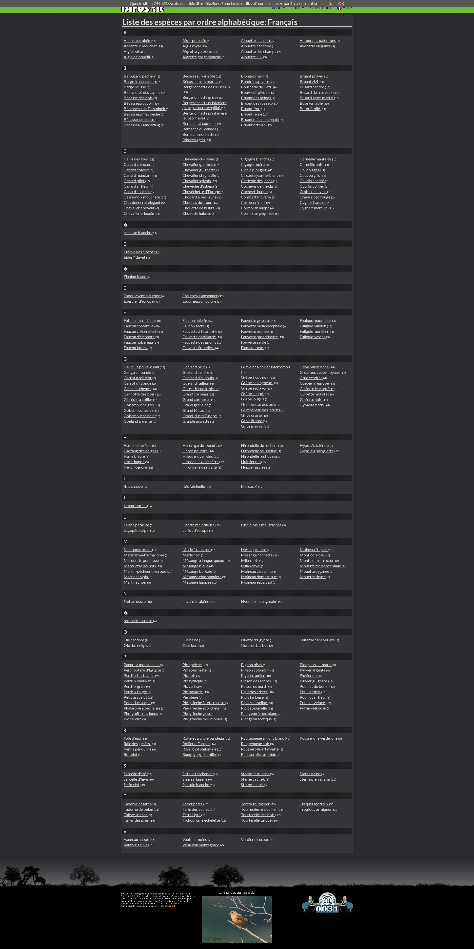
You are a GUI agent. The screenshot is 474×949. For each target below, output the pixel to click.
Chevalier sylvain (197, 180)
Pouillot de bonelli (315, 686)
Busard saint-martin (317, 97)
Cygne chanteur (313, 202)
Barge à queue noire (141, 81)
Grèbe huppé (252, 393)
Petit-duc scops (137, 702)
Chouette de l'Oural (199, 207)
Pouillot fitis (310, 691)
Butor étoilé (310, 108)
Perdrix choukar (138, 680)
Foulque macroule (315, 320)
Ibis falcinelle (194, 486)
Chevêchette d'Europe (201, 191)
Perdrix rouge (136, 691)
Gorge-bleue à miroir (200, 388)
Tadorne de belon (139, 809)
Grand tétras (193, 410)
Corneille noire (312, 164)
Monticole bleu (313, 555)
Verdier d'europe (255, 839)
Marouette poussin (140, 565)
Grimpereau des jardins (261, 409)
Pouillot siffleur (313, 697)
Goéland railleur (196, 383)
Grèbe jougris (253, 398)
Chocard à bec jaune (199, 197)
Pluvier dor (309, 675)
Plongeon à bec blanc (259, 713)
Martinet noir (135, 582)
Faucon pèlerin (195, 320)
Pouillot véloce (313, 702)
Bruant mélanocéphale (260, 119)
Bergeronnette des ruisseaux (206, 86)
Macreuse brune (138, 549)
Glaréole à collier (138, 399)
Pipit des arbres (254, 691)
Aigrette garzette (197, 51)
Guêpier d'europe (315, 383)
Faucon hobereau (139, 342)
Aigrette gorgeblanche (202, 56)
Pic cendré (133, 718)
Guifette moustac (315, 394)
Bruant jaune (252, 114)
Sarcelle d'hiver (137, 779)
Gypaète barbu (313, 404)
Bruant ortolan (253, 124)
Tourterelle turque (256, 820)
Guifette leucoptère (317, 388)
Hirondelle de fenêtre (200, 461)
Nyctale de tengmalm (259, 601)
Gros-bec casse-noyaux (320, 372)
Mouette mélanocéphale (321, 565)
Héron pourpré (195, 450)
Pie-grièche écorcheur (201, 708)
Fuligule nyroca (313, 336)
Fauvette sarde (254, 342)
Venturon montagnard (201, 844)
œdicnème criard (138, 620)
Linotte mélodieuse (198, 524)
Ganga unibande (138, 372)
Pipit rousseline (254, 702)
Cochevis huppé (254, 191)
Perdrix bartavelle (139, 675)
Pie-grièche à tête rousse (203, 702)
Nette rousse (135, 601)
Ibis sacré (249, 486)
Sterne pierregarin (315, 779)
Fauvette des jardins (199, 342)
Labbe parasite (137, 524)
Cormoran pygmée (257, 213)
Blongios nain (252, 76)
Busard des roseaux (316, 92)
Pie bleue (190, 697)
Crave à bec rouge (315, 197)
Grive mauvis (252, 426)
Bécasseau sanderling (142, 124)
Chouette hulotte (197, 213)
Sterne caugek (253, 779)
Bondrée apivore (255, 81)
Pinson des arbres (256, 680)
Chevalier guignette (199, 169)
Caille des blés (136, 159)
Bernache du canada (199, 128)
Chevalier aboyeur (139, 207)
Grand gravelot (195, 404)
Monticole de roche (317, 560)
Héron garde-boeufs (200, 445)
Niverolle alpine (196, 601)
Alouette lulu (252, 56)
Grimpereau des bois (259, 404)
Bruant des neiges (256, 97)
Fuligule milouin (313, 325)
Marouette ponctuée (141, 560)
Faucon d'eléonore (139, 336)
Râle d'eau (132, 738)
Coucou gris (310, 175)
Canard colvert (137, 169)
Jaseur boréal (135, 505)
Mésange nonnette (257, 555)
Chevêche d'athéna (198, 186)
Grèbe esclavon (254, 388)
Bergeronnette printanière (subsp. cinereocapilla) (204, 105)
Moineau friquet (314, 549)
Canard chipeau (137, 164)
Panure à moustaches (142, 664)
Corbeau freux (253, 202)
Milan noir (250, 560)
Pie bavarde (192, 691)
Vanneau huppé (137, 839)
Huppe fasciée (253, 467)
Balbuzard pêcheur (140, 76)
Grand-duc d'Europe (199, 415)
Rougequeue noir (255, 743)
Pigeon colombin (255, 670)
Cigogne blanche (255, 159)
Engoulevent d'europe (142, 295)
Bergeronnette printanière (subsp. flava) (204, 115)
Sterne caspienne (255, 773)
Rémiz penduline (138, 749)
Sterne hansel (252, 784)
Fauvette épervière (198, 347)
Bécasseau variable (199, 76)
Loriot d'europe (195, 530)
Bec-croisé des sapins (142, 92)
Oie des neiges (136, 645)
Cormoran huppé (255, 207)
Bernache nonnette (198, 134)
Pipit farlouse (252, 697)
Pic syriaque (193, 680)
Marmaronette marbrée (144, 555)
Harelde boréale (138, 445)
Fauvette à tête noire (200, 331)
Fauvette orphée (255, 331)
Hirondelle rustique (257, 456)
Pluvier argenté (313, 670)
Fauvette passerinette (259, 336)
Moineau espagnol (257, 582)
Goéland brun (194, 366)
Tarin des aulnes (196, 809)
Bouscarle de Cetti (257, 86)
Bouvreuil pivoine (256, 92)
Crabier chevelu (313, 191)
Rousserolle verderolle (319, 738)
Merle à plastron (196, 549)
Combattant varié (256, 197)
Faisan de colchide (139, 320)
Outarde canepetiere (318, 639)
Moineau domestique (259, 576)
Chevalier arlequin (139, 213)
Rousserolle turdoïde (259, 754)
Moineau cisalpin (255, 571)
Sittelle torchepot (197, 773)
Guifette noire (312, 399)
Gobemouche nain (139, 410)
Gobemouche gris (139, 404)
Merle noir (191, 555)
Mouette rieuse (313, 576)
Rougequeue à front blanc (263, 738)
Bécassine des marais (200, 81)
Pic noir (189, 675)
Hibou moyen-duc (198, 456)
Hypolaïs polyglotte (317, 450)
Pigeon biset (252, 664)
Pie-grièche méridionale (202, 718)
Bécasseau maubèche (142, 114)
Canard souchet (137, 191)
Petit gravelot (136, 697)
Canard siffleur (137, 186)
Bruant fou (250, 108)
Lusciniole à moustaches (261, 524)
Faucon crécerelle (139, 325)
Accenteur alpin (137, 40)
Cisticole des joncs (257, 180)
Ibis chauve (133, 486)
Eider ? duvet (135, 257)
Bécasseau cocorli (139, 103)
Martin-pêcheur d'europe (145, 571)
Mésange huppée (197, 582)
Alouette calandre (256, 40)
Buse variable (311, 103)
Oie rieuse (191, 645)
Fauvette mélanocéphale (262, 325)
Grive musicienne (314, 366)
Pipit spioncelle (254, 708)
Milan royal (251, 565)
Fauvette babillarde (199, 336)
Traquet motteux (314, 803)
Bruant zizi (309, 81)
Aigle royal (191, 45)
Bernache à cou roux (199, 123)
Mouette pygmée (315, 571)
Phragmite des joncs (141, 713)
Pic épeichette (194, 670)
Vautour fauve (136, 844)
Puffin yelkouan (313, 708)
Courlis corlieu (312, 186)
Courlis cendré (312, 180)
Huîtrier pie (251, 461)
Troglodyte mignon (316, 809)
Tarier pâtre (192, 803)
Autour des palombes (318, 40)
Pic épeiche (192, 664)
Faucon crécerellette (141, 331)
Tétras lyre (191, 814)
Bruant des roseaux (257, 103)
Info (328, 3)
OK (341, 3)
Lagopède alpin (137, 530)
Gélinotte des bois (139, 394)
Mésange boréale (197, 571)
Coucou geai (310, 169)
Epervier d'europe (139, 301)
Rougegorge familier (200, 754)
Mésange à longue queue (203, 560)
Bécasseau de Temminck (145, 108)
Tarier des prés (136, 820)
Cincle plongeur (254, 169)
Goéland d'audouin (198, 377)
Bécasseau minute (139, 119)
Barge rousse (135, 86)
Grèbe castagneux (257, 382)
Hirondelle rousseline (259, 450)
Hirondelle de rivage (199, 467)
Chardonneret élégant (142, 202)
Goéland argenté (138, 421)
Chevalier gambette (199, 164)
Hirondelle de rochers (259, 445)
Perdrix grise (135, 686)
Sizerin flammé (195, 779)
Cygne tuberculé (314, 207)
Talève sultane (136, 814)
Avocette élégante (315, 45)
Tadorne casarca (138, 803)
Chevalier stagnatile (199, 175)
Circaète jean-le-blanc (260, 175)
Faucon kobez (136, 347)
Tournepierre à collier (259, 809)
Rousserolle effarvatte (260, 749)
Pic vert (189, 686)
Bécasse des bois (138, 97)
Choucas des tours (198, 202)
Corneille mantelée (316, 159)
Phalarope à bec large (142, 708)
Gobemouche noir (139, 415)
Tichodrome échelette (201, 820)
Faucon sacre (193, 325)
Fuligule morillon (314, 331)
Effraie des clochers (141, 251)
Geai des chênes (137, 388)
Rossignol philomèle (199, 749)
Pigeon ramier (253, 675)
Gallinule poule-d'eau (142, 366)
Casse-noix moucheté (142, 197)
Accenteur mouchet (141, 45)
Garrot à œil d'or (138, 377)
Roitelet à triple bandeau (203, 738)
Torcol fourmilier (255, 803)
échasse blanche (138, 232)
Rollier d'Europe (196, 743)
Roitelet (131, 754)
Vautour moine (195, 839)
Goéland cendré (196, 372)
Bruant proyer (312, 76)
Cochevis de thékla (257, 186)
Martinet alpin (136, 576)
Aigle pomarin (194, 40)
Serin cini (131, 784)
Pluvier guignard (314, 680)
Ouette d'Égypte (255, 639)
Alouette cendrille (256, 45)
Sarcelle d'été (135, 773)
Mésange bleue (195, 565)
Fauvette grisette (256, 320)
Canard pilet (134, 180)
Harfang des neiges (140, 450)
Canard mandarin (138, 175)
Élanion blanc (135, 276)
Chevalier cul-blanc (199, 159)
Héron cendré (136, 467)
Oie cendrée (134, 639)
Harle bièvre (135, 456)
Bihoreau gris (194, 139)
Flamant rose (252, 347)
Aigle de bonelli (137, 56)
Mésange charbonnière (202, 576)
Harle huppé (134, 461)
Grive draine (251, 415)
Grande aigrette (196, 421)
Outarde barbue (255, 645)
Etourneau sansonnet (200, 295)
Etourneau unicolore (199, 301)
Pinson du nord (254, 686)
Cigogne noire (253, 164)
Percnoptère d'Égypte (143, 670)
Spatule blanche (196, 784)
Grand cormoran (196, 399)
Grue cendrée (311, 377)
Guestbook (321, 7)
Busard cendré (312, 86)
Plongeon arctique (257, 718)
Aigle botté (134, 51)
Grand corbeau (195, 394)
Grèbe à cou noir (255, 377)
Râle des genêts (137, 743)
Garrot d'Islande (138, 383)
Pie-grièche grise (197, 713)
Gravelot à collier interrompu (265, 366)
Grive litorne (252, 420)
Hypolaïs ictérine (314, 445)
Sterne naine (310, 773)
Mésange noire (254, 549)
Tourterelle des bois (258, 814)
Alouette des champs (259, 51)
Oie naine (190, 639)
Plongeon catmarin (316, 664)
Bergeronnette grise (199, 97)
